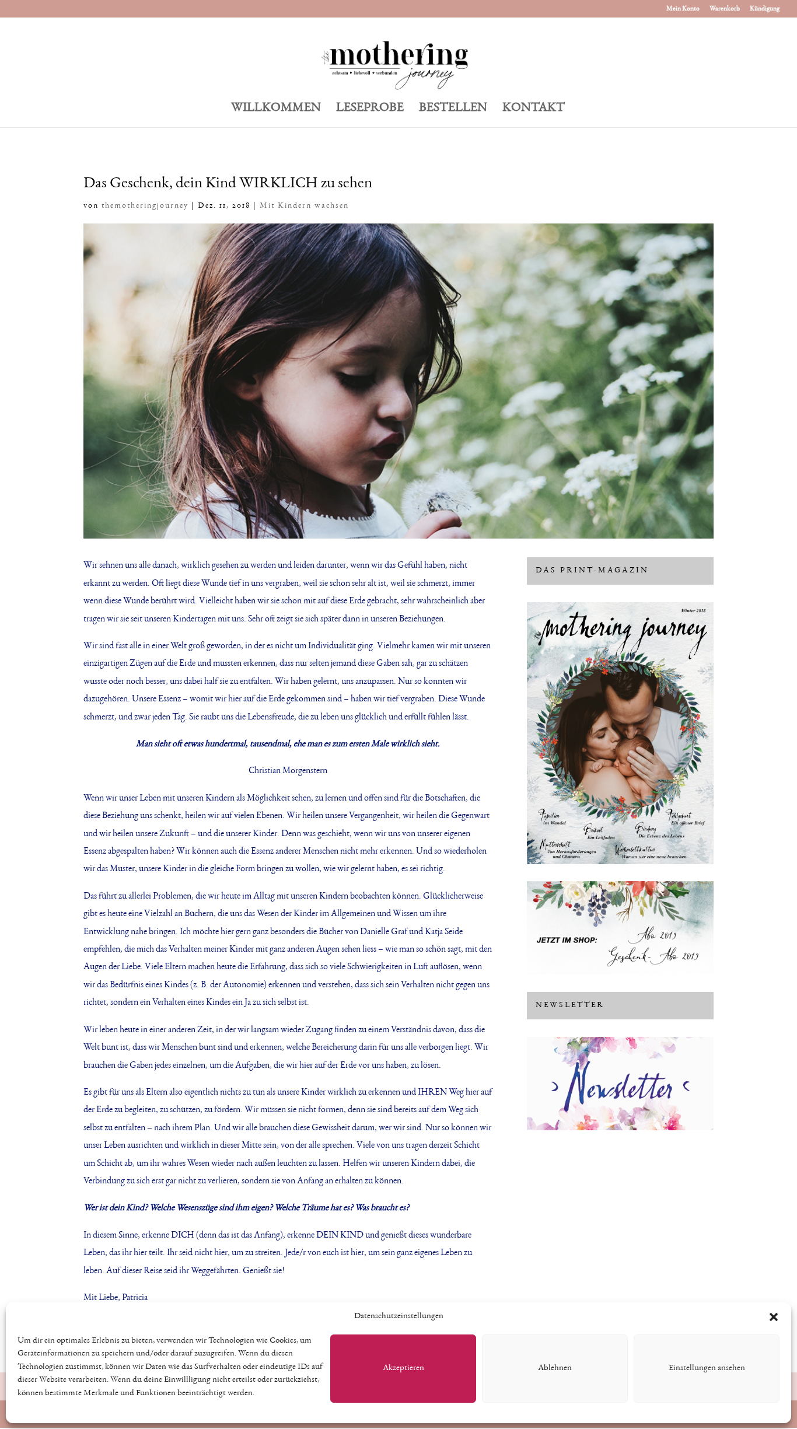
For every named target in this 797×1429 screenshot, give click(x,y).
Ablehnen (555, 1368)
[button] (773, 1317)
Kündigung (764, 8)
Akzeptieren (403, 1368)
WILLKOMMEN (276, 109)
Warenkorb (724, 8)
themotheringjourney (145, 206)
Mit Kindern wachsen (304, 206)
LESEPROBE (370, 109)
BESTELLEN (453, 109)
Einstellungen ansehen (707, 1368)
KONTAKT (533, 109)
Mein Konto (683, 8)
